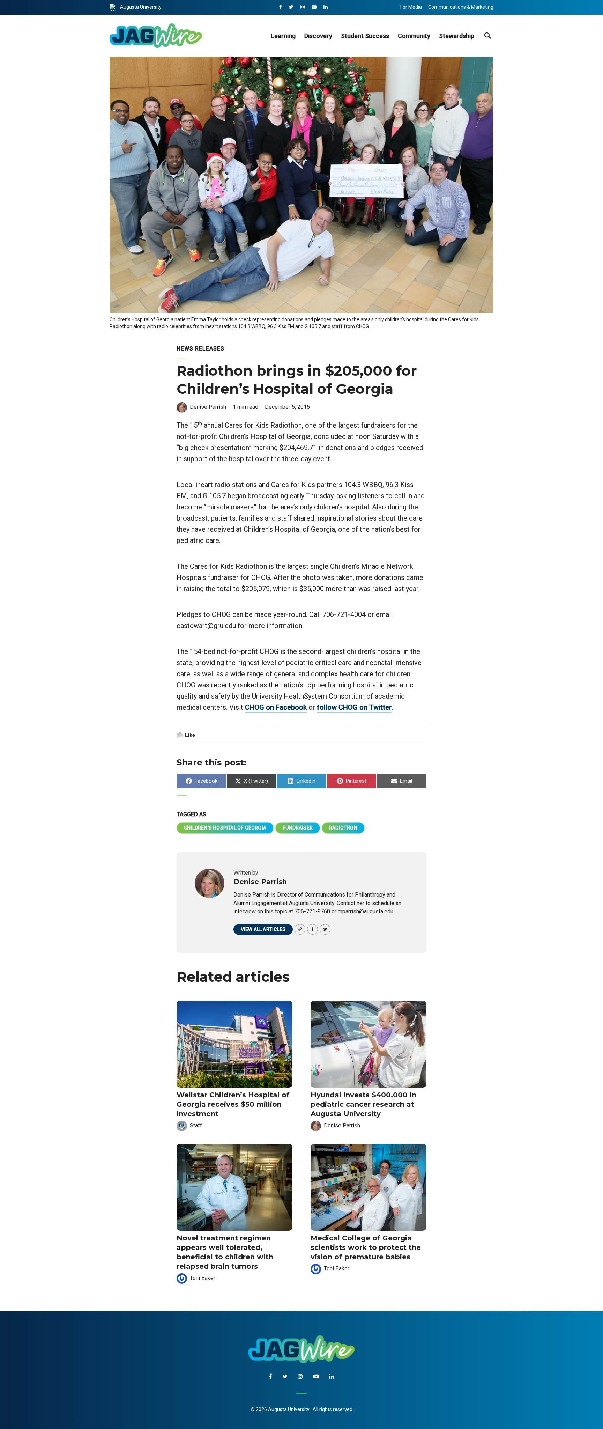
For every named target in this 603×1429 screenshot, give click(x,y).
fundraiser (298, 828)
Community (414, 35)
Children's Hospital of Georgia (225, 828)
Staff (196, 1125)
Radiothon (343, 828)
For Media (411, 7)
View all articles (263, 929)
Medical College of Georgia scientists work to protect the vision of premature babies (366, 1247)
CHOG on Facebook (276, 707)
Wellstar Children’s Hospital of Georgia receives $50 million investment (233, 1104)
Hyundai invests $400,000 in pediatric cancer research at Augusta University (363, 1104)
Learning (283, 35)
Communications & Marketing (460, 7)
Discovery (318, 35)
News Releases (200, 348)
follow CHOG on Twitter (354, 707)
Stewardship (456, 35)
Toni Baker (202, 1278)
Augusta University (141, 7)
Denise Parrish (208, 407)
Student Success (365, 35)
